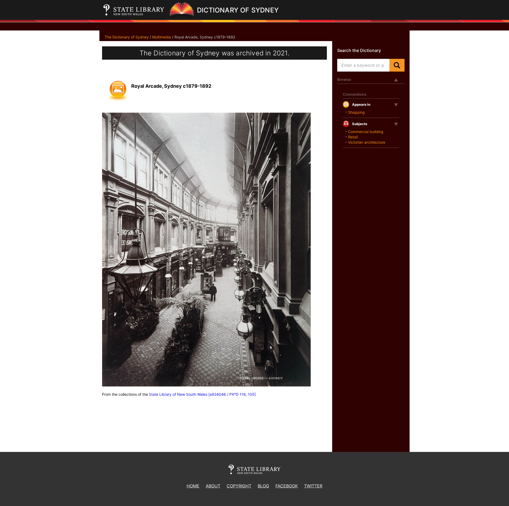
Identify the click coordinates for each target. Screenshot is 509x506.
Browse (344, 79)
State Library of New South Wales (178, 394)
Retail (353, 137)
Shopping (356, 112)
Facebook (286, 486)
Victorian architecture (366, 142)
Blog (263, 486)
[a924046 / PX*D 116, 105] (232, 394)
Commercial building (365, 131)
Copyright (239, 486)
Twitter (313, 486)
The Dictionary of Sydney (127, 37)
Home (193, 486)
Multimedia (161, 37)
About (213, 486)
